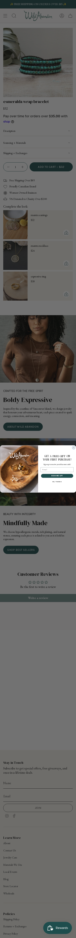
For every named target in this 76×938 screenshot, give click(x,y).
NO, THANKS (57, 482)
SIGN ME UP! (57, 476)
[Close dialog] (73, 447)
